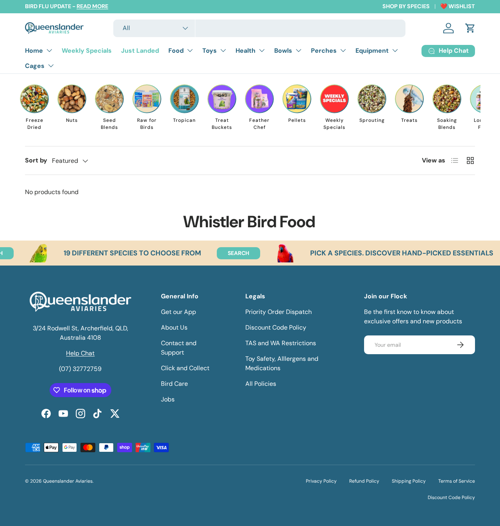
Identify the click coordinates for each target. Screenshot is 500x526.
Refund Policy (364, 481)
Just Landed (140, 50)
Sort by (36, 160)
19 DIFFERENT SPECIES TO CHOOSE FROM (122, 253)
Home (34, 50)
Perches (324, 50)
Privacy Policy (321, 481)
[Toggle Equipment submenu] (395, 50)
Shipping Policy (409, 481)
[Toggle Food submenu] (190, 50)
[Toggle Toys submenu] (223, 50)
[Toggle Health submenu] (261, 50)
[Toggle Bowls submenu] (298, 50)
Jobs (168, 399)
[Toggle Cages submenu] (50, 65)
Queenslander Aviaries (68, 481)
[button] (470, 28)
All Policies (260, 384)
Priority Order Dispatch (278, 312)
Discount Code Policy (275, 327)
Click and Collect (185, 368)
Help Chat (80, 353)
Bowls (283, 50)
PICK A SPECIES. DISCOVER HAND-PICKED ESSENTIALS (391, 253)
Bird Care (174, 384)
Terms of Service (456, 481)
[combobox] (259, 28)
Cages (35, 66)
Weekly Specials (87, 50)
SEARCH (228, 253)
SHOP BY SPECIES (406, 6)
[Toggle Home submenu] (49, 50)
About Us (174, 327)
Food (176, 50)
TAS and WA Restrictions (280, 343)
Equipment (372, 50)
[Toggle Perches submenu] (343, 50)
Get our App (178, 312)
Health (245, 50)
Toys (209, 50)
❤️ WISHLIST (457, 6)
